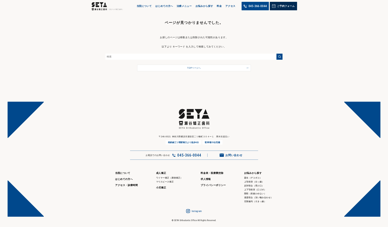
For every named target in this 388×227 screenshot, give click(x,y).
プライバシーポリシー (213, 185)
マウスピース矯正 (165, 181)
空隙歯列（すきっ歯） (255, 201)
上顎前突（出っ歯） (254, 181)
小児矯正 (161, 187)
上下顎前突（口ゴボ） (255, 189)
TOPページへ (194, 68)
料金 (219, 6)
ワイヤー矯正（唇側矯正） (169, 178)
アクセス (230, 6)
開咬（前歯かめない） (255, 193)
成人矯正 (161, 173)
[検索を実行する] (279, 57)
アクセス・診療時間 (126, 185)
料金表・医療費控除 (212, 173)
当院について (144, 6)
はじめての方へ (164, 6)
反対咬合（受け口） (254, 185)
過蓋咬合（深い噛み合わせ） (258, 197)
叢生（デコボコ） (253, 178)
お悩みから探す (204, 6)
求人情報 (206, 179)
